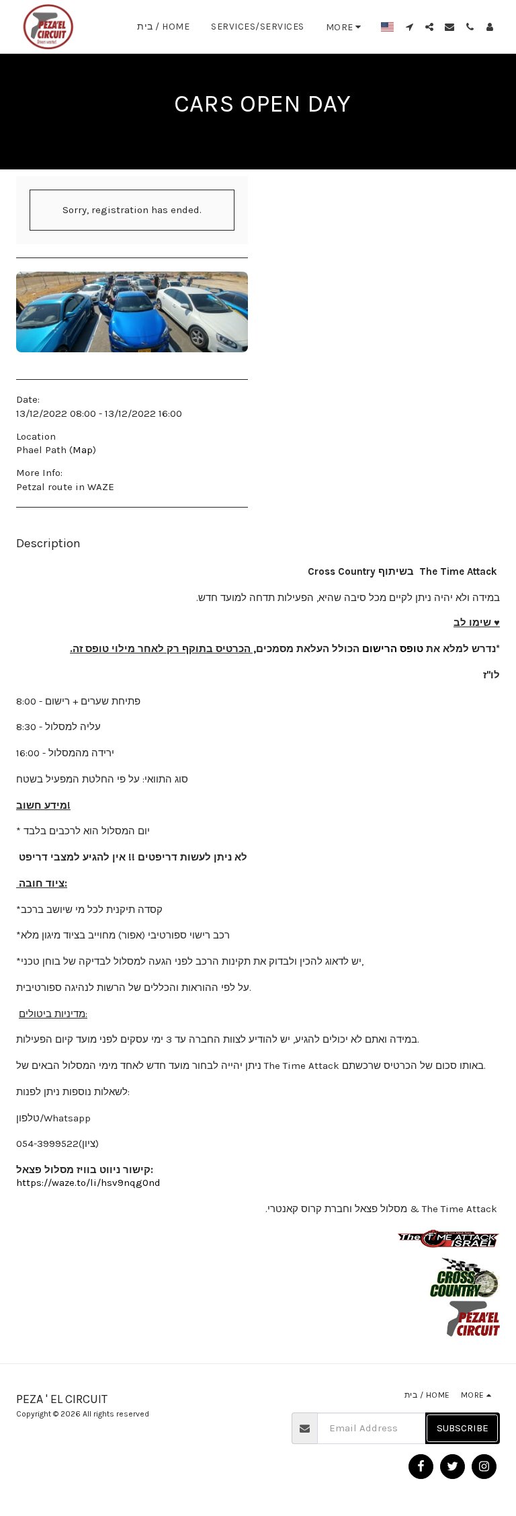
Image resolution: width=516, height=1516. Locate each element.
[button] (409, 27)
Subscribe (462, 1428)
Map (83, 450)
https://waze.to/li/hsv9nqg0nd (88, 1182)
